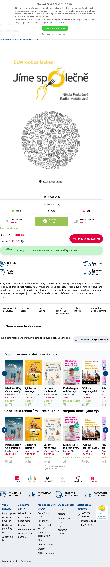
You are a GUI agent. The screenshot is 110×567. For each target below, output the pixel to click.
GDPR (61, 522)
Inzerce (41, 548)
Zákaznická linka (7, 538)
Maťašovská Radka (9, 39)
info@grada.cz (87, 520)
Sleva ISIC (7, 532)
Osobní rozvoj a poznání (26, 535)
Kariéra (61, 513)
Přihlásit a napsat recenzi (94, 339)
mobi (53, 210)
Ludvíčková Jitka (32, 394)
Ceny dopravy (9, 513)
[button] (55, 34)
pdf (88, 210)
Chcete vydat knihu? (44, 527)
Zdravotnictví (24, 513)
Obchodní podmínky (7, 527)
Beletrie (22, 525)
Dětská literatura (26, 529)
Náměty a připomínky (44, 534)
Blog (40, 540)
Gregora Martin (70, 394)
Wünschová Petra (51, 394)
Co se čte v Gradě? (43, 515)
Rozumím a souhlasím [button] (55, 28)
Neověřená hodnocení (23, 326)
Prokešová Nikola (29, 39)
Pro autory (43, 520)
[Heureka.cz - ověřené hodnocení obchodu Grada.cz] (102, 512)
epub (18, 210)
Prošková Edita (11, 394)
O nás (61, 509)
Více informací (59, 22)
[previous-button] (4, 373)
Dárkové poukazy (6, 519)
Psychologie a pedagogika (25, 519)
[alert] (55, 19)
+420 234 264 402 (85, 515)
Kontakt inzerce (66, 518)
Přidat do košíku (89, 238)
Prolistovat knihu (51, 196)
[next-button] (105, 373)
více (2, 297)
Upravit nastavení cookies (63, 530)
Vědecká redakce (46, 544)
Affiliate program (46, 553)
